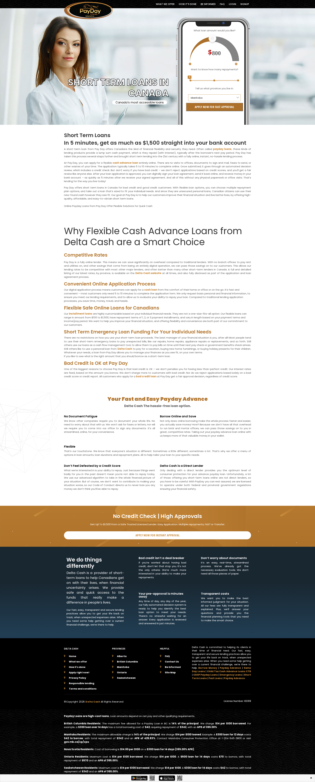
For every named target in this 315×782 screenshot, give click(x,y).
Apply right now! (79, 672)
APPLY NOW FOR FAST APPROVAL (214, 107)
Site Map (170, 672)
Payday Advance (230, 668)
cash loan (150, 289)
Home (72, 656)
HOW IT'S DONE (187, 4)
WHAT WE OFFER (165, 4)
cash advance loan (125, 163)
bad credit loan (146, 376)
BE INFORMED (208, 4)
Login (232, 4)
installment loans (80, 313)
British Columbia (127, 661)
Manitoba (123, 667)
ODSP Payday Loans (205, 674)
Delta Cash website (148, 273)
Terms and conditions (82, 688)
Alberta (121, 656)
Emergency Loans (231, 674)
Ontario (122, 672)
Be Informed (173, 667)
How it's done (77, 667)
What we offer (78, 661)
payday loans (222, 149)
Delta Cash (124, 349)
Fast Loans (215, 678)
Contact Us (172, 661)
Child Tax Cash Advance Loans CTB (229, 671)
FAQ (222, 4)
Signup (244, 4)
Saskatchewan (126, 678)
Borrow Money (207, 668)
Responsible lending (81, 683)
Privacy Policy (77, 678)
